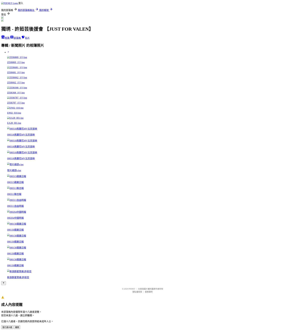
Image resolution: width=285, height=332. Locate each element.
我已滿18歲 (7, 327)
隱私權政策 (137, 292)
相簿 (7, 38)
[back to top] (3, 283)
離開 (17, 327)
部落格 (17, 38)
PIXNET (132, 289)
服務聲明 (149, 292)
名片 (27, 38)
